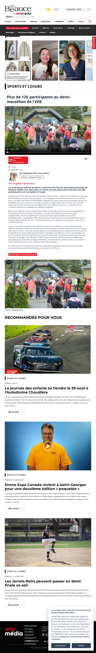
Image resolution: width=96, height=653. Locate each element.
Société (35, 28)
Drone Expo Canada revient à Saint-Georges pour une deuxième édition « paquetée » (45, 487)
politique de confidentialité (70, 637)
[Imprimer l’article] (86, 159)
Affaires (45, 28)
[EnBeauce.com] (14, 634)
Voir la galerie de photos (21, 183)
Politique (71, 28)
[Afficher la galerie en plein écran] (88, 262)
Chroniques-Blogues (26, 32)
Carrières (29, 631)
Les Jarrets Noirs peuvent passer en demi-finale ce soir (43, 583)
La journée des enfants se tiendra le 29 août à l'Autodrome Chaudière (46, 390)
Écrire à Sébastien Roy (31, 177)
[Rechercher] (90, 21)
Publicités (29, 635)
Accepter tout (60, 645)
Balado (52, 32)
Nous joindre (31, 626)
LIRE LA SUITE (13, 412)
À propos (29, 629)
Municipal (10, 32)
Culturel (42, 32)
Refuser (81, 645)
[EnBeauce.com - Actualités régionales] (18, 10)
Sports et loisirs (24, 86)
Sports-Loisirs (84, 28)
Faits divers (58, 28)
